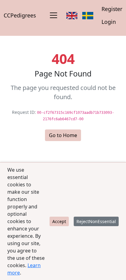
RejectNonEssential (96, 221)
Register (112, 9)
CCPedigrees (20, 15)
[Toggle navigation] (53, 15)
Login (109, 21)
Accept (59, 221)
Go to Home (63, 135)
